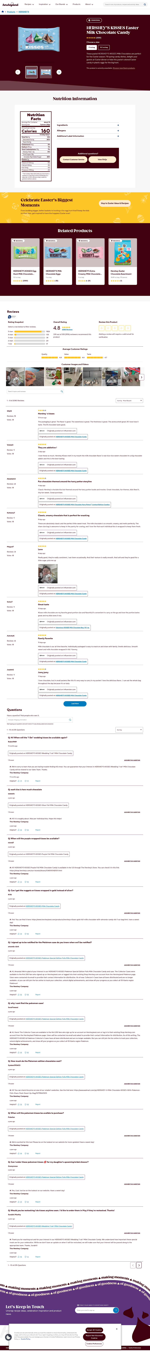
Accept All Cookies (94, 1330)
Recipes (28, 4)
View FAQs (102, 159)
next (59, 72)
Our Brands (60, 4)
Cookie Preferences (135, 1348)
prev (17, 72)
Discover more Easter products (124, 68)
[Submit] (145, 4)
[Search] (145, 4)
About (88, 4)
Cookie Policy (25, 1339)
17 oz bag (92, 47)
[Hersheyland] (3, 11)
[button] (8, 1337)
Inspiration (43, 4)
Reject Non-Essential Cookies (94, 1337)
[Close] (116, 1329)
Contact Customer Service (73, 159)
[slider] (75, 265)
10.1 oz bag (104, 47)
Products (76, 4)
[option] (38, 39)
